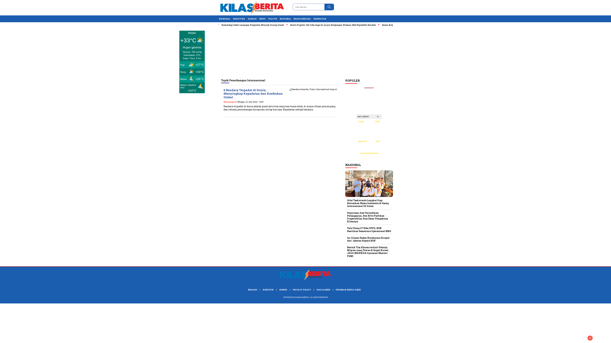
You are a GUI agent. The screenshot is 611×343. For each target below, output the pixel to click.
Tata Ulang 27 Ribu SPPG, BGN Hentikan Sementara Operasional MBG (369, 229)
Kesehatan (319, 18)
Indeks (283, 289)
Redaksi (252, 289)
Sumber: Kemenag (369, 157)
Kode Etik (268, 289)
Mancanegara (302, 18)
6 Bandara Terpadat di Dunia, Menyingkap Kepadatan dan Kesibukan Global (253, 93)
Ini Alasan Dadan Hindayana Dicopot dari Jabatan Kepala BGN (368, 239)
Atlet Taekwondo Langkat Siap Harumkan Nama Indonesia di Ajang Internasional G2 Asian (368, 203)
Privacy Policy (302, 289)
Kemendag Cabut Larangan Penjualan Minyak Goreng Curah (242, 25)
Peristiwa (239, 18)
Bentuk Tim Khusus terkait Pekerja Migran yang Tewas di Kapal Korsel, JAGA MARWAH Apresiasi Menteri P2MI (368, 252)
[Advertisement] (305, 52)
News (262, 18)
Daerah (252, 18)
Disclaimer (323, 289)
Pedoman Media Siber (348, 289)
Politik (272, 18)
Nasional (285, 18)
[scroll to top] (590, 338)
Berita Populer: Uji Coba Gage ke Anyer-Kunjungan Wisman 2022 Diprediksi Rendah (322, 25)
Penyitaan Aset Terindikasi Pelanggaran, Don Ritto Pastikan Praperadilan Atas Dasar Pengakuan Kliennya (367, 217)
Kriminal (224, 18)
